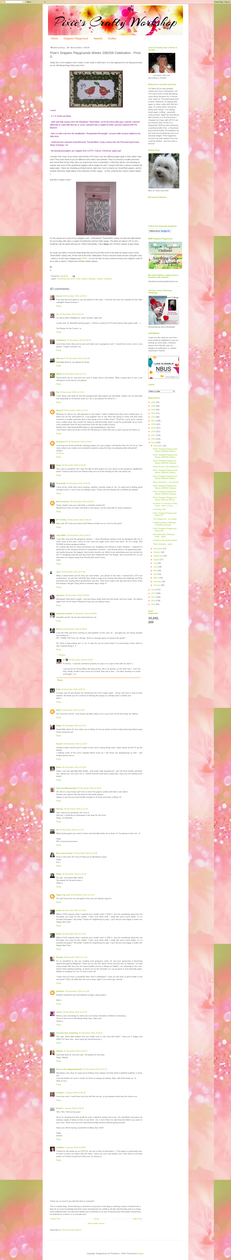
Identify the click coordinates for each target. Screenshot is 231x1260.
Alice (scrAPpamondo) (66, 788)
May (155, 570)
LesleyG (60, 1093)
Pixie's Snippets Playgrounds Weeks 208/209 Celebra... (165, 450)
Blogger (140, 1253)
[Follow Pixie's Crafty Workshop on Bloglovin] (159, 232)
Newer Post (55, 1219)
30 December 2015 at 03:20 (74, 465)
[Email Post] (73, 276)
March (156, 578)
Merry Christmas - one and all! (166, 482)
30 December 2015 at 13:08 (85, 853)
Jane (58, 572)
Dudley (112, 38)
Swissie (59, 809)
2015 (153, 442)
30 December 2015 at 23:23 (75, 1012)
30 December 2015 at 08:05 (77, 595)
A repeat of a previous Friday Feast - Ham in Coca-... (165, 504)
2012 (153, 597)
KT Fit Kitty (61, 520)
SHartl (59, 374)
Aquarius (60, 595)
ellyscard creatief (64, 613)
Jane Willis (61, 535)
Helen (58, 874)
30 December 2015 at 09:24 (73, 689)
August (156, 559)
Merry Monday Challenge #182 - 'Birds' (163, 535)
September (158, 556)
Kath (58, 689)
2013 (153, 593)
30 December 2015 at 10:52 (89, 788)
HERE (84, 258)
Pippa (58, 725)
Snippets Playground (75, 38)
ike (57, 830)
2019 (153, 428)
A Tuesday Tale (159, 509)
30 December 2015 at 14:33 (83, 895)
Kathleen (60, 991)
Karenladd (61, 483)
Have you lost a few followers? (166, 466)
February (157, 581)
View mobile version (96, 1223)
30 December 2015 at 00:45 (79, 340)
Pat (57, 392)
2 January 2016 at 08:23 (73, 1108)
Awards (98, 38)
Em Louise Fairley (64, 853)
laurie (58, 910)
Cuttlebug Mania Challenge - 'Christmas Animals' (165, 523)
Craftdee (60, 1147)
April (155, 574)
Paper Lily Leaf (63, 895)
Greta (58, 465)
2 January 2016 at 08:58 (75, 1147)
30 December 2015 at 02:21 (76, 410)
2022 (153, 417)
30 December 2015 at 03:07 (80, 442)
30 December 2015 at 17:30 (75, 957)
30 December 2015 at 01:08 (78, 358)
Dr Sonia (60, 453)
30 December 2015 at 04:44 (78, 483)
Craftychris (61, 340)
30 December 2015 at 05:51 (79, 535)
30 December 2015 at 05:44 (79, 520)
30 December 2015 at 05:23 (82, 501)
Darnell (59, 957)
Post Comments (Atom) (71, 1230)
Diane (58, 767)
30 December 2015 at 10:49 (74, 767)
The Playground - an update (165, 519)
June (155, 567)
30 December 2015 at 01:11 (74, 374)
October (157, 552)
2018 (153, 431)
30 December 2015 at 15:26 (74, 910)
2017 (153, 435)
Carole (59, 296)
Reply (58, 306)
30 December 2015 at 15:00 (81, 660)
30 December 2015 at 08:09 (85, 613)
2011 (153, 601)
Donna (59, 629)
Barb (58, 710)
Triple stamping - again (162, 544)
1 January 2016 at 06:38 (75, 1093)
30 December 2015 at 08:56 (75, 629)
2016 (153, 439)
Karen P (59, 410)
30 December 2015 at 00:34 (75, 296)
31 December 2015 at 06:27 (75, 1051)
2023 (153, 413)
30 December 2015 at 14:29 (74, 874)
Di (64, 660)
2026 (153, 402)
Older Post (137, 1219)
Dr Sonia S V (62, 442)
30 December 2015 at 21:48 (77, 991)
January (157, 585)
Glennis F (60, 358)
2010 (153, 604)
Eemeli (59, 1108)
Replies (62, 655)
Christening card (63, 279)
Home (54, 38)
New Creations (63, 501)
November (158, 548)
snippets (100, 279)
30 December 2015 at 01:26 (72, 392)
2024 (153, 410)
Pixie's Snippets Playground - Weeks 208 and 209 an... (165, 498)
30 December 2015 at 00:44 (72, 314)
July (155, 563)
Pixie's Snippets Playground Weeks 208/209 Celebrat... (165, 462)
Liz (57, 314)
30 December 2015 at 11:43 (76, 809)
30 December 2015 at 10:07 (73, 710)
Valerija (59, 1051)
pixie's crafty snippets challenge (83, 279)
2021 (153, 421)
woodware (108, 279)
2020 (153, 424)
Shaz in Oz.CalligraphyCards (69, 1069)
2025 (153, 406)
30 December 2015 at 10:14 (74, 725)
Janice (59, 1012)
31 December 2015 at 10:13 (95, 1069)
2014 (153, 590)
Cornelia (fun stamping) (67, 1033)
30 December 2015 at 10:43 (75, 744)
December (158, 446)
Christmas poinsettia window (165, 540)
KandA (59, 744)
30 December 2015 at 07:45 (73, 572)
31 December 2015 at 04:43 (91, 1033)
